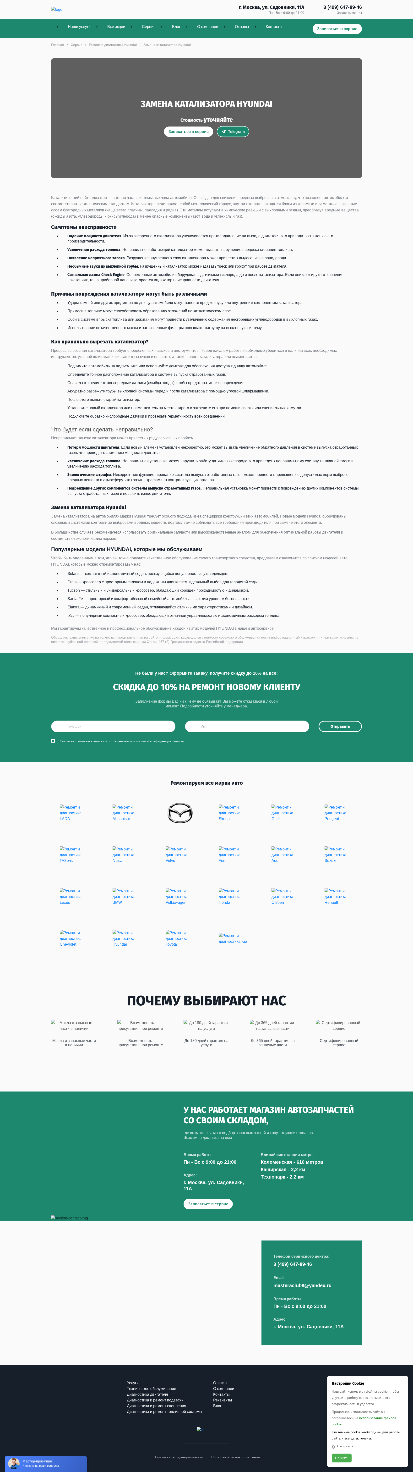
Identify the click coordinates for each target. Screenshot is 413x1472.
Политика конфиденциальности (178, 1457)
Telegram (236, 132)
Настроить (345, 1446)
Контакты (274, 27)
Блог (176, 27)
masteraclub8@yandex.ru (302, 1285)
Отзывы (242, 27)
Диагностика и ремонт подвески (155, 1400)
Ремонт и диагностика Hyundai (113, 45)
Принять (341, 1458)
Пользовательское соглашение (235, 1457)
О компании (207, 27)
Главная (57, 45)
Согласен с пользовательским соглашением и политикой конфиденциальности (122, 741)
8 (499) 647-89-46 (342, 7)
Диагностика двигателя (147, 1394)
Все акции (116, 27)
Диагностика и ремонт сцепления (156, 1406)
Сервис (148, 27)
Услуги (133, 1383)
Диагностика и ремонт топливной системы (164, 1412)
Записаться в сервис (337, 29)
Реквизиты (222, 1400)
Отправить (340, 726)
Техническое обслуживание (151, 1389)
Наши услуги (79, 27)
